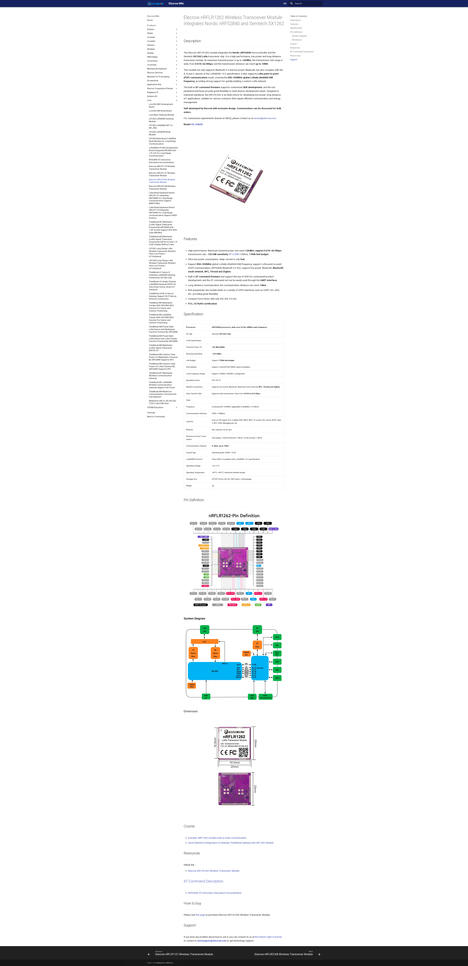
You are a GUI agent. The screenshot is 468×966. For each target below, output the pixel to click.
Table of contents (298, 16)
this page (200, 914)
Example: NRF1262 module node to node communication (217, 837)
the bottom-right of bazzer (268, 937)
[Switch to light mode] (285, 3)
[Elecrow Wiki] (155, 3)
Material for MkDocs (164, 963)
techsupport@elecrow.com (211, 940)
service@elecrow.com (265, 118)
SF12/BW (234, 254)
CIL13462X (197, 124)
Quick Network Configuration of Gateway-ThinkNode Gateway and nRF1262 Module (230, 842)
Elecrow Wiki (153, 16)
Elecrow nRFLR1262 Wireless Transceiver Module (213, 870)
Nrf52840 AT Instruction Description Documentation (215, 892)
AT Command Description (203, 881)
